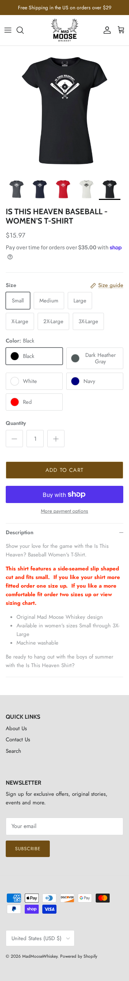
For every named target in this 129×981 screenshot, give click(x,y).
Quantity (16, 423)
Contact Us (18, 739)
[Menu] (8, 30)
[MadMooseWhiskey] (64, 30)
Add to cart (64, 470)
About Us (16, 728)
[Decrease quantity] (14, 438)
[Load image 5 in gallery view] (64, 110)
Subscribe (27, 848)
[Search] (24, 30)
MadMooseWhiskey (39, 956)
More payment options (64, 511)
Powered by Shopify (78, 956)
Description (19, 532)
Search (13, 751)
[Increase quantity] (55, 438)
